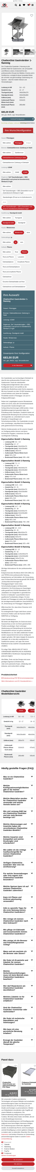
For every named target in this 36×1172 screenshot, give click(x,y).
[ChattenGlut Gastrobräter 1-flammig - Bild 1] (18, 52)
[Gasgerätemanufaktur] (4, 5)
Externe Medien (9, 1149)
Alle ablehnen (18, 1164)
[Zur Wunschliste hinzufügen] (15, 1066)
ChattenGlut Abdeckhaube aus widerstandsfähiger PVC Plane (9, 1085)
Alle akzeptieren (18, 1159)
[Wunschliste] (24, 5)
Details (21, 710)
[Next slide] (34, 52)
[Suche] (31, 12)
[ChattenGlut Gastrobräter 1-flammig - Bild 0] (6, 52)
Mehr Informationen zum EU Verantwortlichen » (16, 681)
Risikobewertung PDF (10, 678)
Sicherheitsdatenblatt (26, 678)
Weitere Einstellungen (8, 1155)
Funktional (7, 1153)
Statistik (7, 1144)
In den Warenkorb (17, 365)
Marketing (7, 1146)
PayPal (6, 1151)
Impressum (5, 1134)
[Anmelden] (20, 5)
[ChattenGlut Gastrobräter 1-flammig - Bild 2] (29, 52)
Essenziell (7, 1142)
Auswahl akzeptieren (18, 1168)
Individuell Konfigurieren (17, 119)
